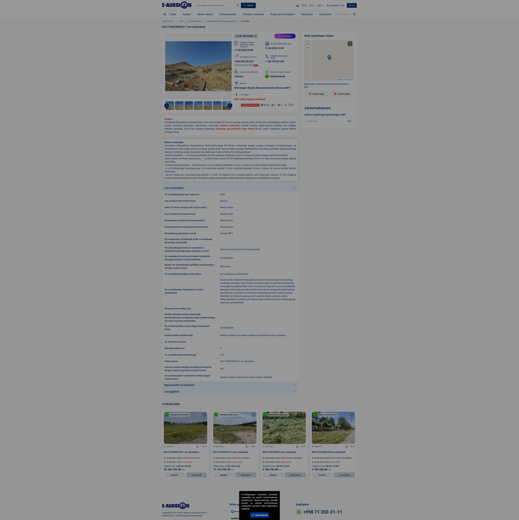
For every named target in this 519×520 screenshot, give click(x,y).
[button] (259, 515)
